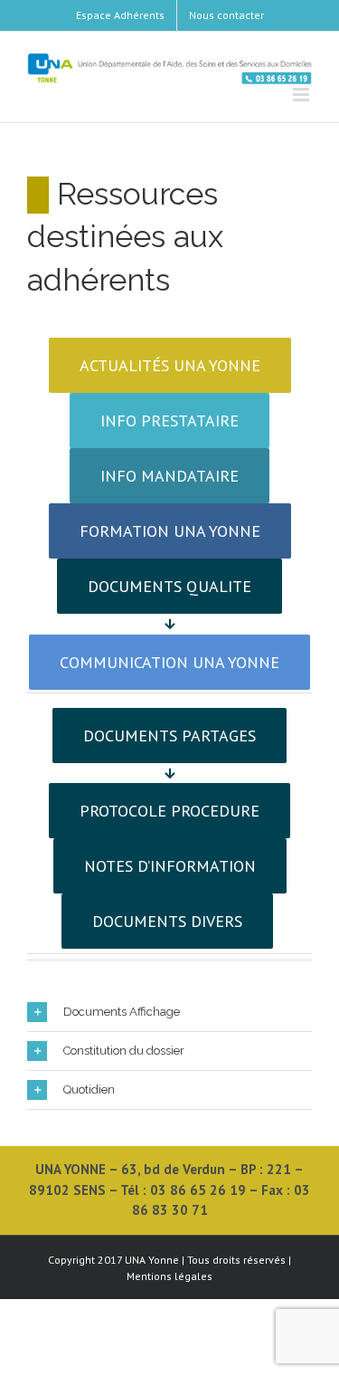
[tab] (169, 1012)
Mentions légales (169, 1276)
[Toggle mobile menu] (302, 94)
